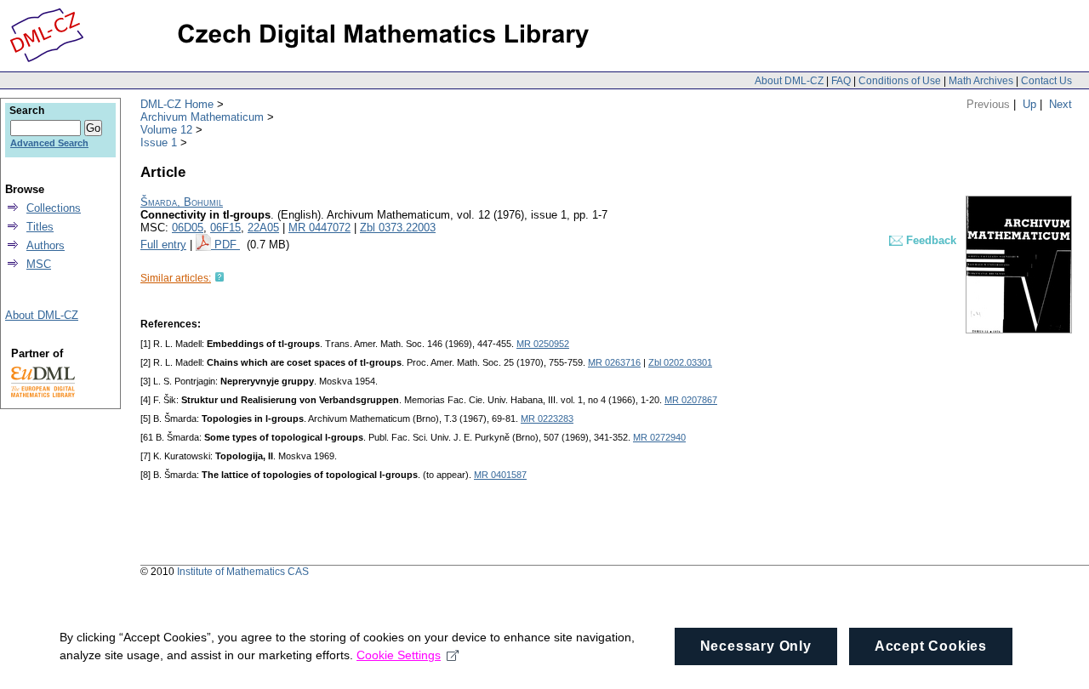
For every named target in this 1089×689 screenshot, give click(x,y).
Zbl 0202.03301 (680, 362)
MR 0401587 (500, 475)
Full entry (163, 244)
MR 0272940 (659, 437)
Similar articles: (175, 278)
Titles (40, 226)
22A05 (263, 227)
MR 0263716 (614, 362)
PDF (227, 244)
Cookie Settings (398, 655)
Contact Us (1046, 81)
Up (1029, 104)
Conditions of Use (899, 81)
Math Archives (981, 81)
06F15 (225, 227)
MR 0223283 (547, 418)
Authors (45, 245)
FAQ (841, 81)
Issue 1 (158, 142)
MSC (38, 264)
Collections (53, 208)
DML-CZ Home (177, 104)
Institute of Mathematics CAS (243, 572)
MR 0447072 (319, 227)
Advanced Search (49, 143)
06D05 (187, 227)
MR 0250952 (542, 344)
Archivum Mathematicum (202, 117)
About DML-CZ (789, 81)
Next (1060, 104)
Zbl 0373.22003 (398, 227)
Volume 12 (166, 129)
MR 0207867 (690, 400)
